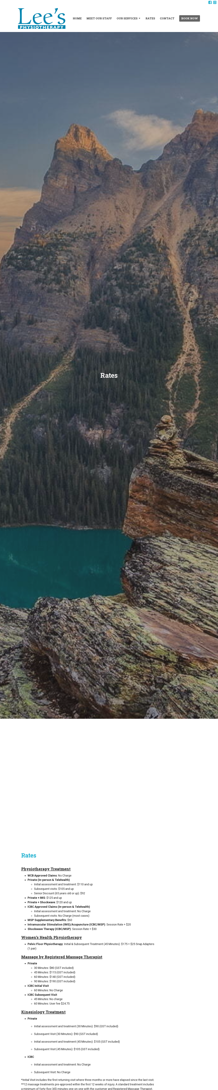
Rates (150, 18)
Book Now (189, 18)
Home (77, 18)
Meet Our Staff (99, 18)
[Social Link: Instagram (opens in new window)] (214, 2)
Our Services (127, 18)
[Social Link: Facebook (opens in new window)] (210, 2)
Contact (167, 18)
